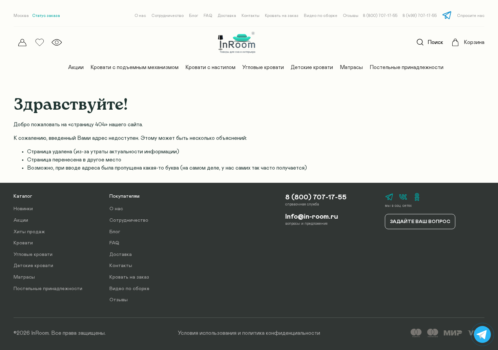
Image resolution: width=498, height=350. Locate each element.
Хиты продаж (29, 231)
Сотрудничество (167, 16)
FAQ (208, 16)
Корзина (474, 42)
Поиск (435, 42)
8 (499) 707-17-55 (419, 16)
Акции (76, 67)
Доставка (226, 16)
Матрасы (351, 67)
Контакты (251, 16)
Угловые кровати (263, 67)
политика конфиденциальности (281, 333)
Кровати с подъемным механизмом (134, 67)
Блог (193, 16)
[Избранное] (39, 42)
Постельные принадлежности (406, 67)
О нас (140, 16)
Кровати (23, 243)
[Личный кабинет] (22, 42)
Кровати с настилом (210, 67)
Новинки (23, 208)
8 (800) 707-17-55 (380, 16)
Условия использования (207, 333)
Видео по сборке (320, 16)
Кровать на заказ (281, 16)
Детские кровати (312, 67)
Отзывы (350, 16)
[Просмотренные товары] (56, 42)
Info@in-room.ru (311, 216)
